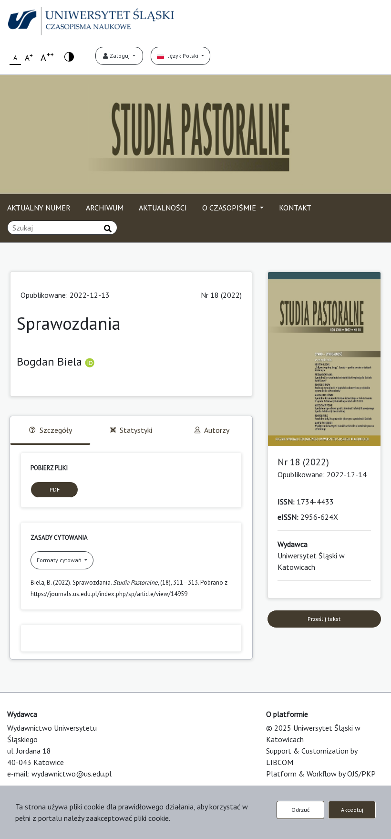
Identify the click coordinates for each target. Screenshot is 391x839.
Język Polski (182, 55)
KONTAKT (295, 207)
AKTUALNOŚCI (163, 207)
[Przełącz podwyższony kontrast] (69, 56)
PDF (55, 489)
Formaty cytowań (60, 560)
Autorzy (216, 430)
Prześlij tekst (324, 618)
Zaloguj (119, 55)
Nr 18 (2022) (221, 295)
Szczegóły (56, 430)
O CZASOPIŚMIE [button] (230, 207)
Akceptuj (352, 809)
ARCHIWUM (104, 207)
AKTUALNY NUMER (39, 207)
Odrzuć (300, 809)
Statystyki (136, 430)
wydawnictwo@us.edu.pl (71, 773)
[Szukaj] (108, 228)
